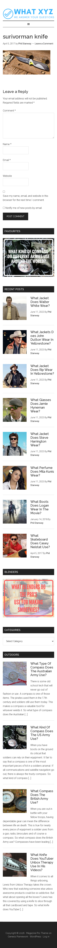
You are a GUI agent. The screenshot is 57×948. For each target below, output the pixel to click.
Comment (9, 110)
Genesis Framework (18, 936)
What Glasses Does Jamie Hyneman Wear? (40, 405)
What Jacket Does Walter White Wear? (40, 302)
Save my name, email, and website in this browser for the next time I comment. (25, 198)
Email (7, 160)
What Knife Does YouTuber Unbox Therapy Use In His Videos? (42, 862)
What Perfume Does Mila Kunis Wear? (42, 471)
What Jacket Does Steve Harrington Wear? (39, 439)
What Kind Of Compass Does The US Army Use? (41, 733)
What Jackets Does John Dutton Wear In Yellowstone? (42, 337)
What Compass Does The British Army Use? (41, 796)
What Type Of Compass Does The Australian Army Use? (41, 669)
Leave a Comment (44, 43)
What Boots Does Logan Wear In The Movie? (39, 507)
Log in (46, 936)
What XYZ (28, 13)
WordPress (35, 936)
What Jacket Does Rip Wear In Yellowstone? (42, 369)
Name (7, 144)
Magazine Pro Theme (37, 933)
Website (7, 175)
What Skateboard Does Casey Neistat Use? (40, 541)
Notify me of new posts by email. (24, 207)
